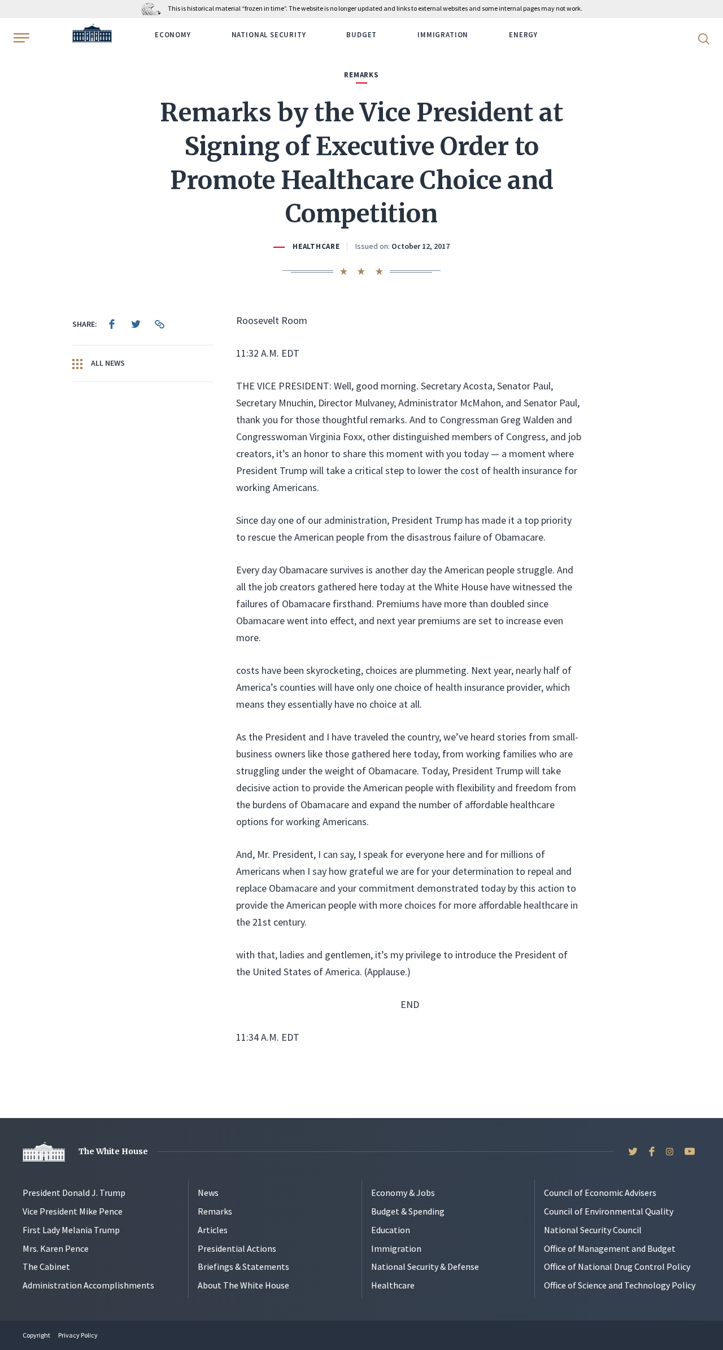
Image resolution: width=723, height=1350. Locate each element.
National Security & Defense (425, 1266)
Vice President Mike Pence (73, 1211)
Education (390, 1229)
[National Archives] (154, 8)
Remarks (215, 1211)
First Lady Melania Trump (71, 1229)
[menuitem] (112, 323)
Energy (523, 35)
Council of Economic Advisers (600, 1192)
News (208, 1192)
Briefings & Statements (243, 1266)
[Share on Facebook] (112, 323)
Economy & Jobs (403, 1192)
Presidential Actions (237, 1248)
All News (107, 363)
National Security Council (593, 1229)
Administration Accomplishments (88, 1285)
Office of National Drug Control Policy (617, 1266)
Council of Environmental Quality (608, 1211)
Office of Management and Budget (610, 1248)
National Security (269, 35)
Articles (213, 1229)
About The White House (243, 1285)
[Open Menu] (20, 38)
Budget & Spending (408, 1211)
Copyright (36, 1335)
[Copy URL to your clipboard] (159, 323)
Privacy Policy (78, 1335)
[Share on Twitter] (136, 323)
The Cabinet (46, 1266)
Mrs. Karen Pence (56, 1248)
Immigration (442, 35)
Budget (361, 35)
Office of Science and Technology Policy (619, 1285)
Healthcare (316, 246)
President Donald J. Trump (74, 1192)
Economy (173, 35)
